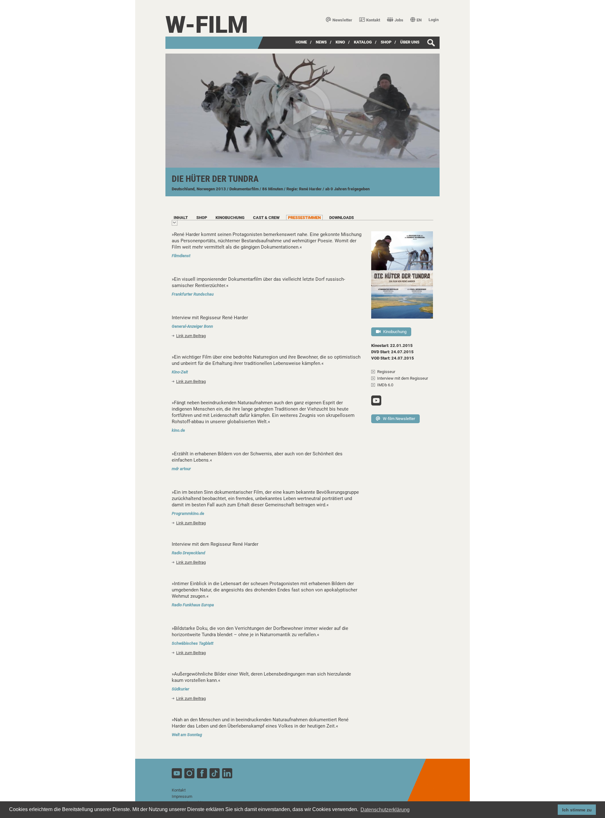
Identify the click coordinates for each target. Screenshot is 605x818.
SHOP (386, 42)
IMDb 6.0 (385, 385)
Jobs (399, 20)
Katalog (363, 42)
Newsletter (342, 20)
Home (301, 42)
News (321, 42)
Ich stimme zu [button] (577, 809)
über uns (409, 42)
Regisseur (386, 371)
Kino (340, 42)
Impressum (182, 796)
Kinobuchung (394, 331)
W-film (206, 24)
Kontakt (373, 20)
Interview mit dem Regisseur (402, 378)
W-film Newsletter (399, 418)
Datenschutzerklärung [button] (385, 809)
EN (419, 20)
